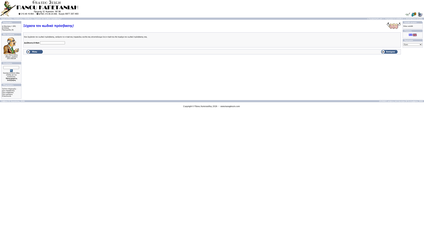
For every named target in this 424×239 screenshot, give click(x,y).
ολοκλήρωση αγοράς (414, 19)
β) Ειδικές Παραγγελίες (6, 29)
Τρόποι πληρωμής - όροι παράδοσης (9, 89)
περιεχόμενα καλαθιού (394, 19)
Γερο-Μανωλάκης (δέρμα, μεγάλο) (11, 56)
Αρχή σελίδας (6, 19)
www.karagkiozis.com (230, 106)
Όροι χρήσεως (7, 94)
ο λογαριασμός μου (375, 19)
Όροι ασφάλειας (8, 92)
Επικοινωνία (6, 96)
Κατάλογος (18, 19)
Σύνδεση (28, 19)
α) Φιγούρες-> (7, 26)
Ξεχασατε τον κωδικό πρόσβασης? (47, 19)
